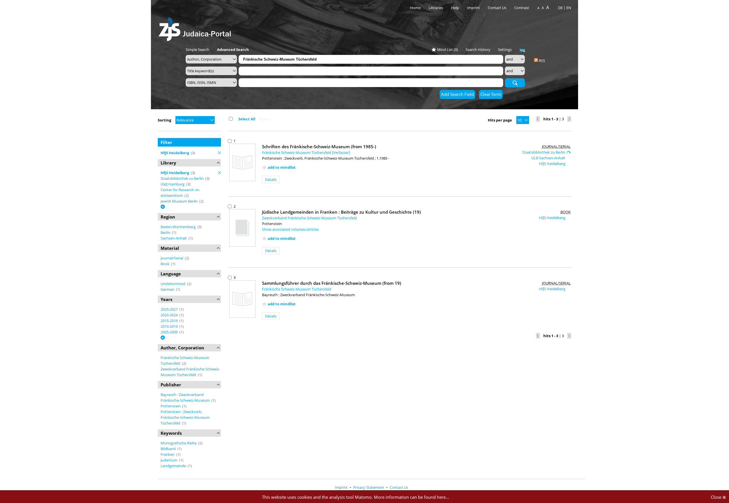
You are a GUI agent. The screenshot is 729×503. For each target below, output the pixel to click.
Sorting (164, 120)
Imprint (473, 7)
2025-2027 (170, 309)
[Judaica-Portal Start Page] (196, 27)
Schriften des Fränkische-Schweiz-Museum (319, 146)
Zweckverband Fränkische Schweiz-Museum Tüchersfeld (309, 217)
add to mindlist (282, 167)
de (560, 7)
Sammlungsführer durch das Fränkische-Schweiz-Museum (331, 283)
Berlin (166, 232)
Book (165, 263)
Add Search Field (457, 94)
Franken (168, 454)
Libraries (436, 7)
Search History (478, 49)
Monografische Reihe (179, 443)
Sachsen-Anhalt (174, 238)
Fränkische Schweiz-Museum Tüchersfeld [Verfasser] (306, 152)
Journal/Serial (172, 258)
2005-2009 (170, 332)
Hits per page (500, 120)
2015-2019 (170, 320)
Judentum (169, 460)
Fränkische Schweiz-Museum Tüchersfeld (296, 289)
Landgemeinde (174, 465)
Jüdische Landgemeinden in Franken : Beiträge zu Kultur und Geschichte (341, 212)
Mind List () (447, 49)
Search (514, 82)
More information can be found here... (411, 497)
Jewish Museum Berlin (179, 201)
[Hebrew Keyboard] (522, 50)
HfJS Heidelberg (552, 163)
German (168, 289)
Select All (246, 118)
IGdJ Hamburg (173, 184)
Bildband (169, 448)
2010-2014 (170, 326)
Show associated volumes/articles (290, 229)
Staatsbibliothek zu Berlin (182, 178)
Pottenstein (171, 406)
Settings (505, 49)
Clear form (490, 94)
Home (415, 7)
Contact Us (497, 7)
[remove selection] (219, 153)
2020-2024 (170, 315)
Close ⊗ (718, 497)
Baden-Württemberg (178, 226)
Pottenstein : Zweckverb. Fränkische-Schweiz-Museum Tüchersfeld (185, 417)
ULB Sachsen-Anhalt (548, 157)
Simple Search (197, 49)
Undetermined (173, 283)
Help (455, 7)
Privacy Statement (369, 487)
